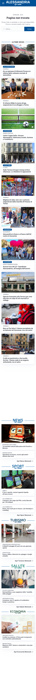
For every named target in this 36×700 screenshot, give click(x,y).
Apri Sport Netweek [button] (24, 515)
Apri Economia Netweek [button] (22, 652)
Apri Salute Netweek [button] (23, 607)
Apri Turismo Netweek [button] (23, 561)
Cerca (29, 29)
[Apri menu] (3, 3)
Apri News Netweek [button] (24, 461)
